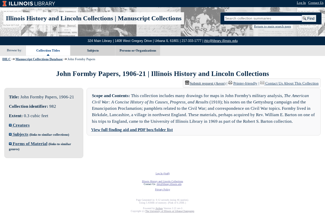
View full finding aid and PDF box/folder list (132, 129)
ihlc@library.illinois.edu (221, 41)
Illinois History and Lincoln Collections (59, 18)
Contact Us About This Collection (292, 83)
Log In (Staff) (163, 173)
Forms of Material (29, 143)
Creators (21, 125)
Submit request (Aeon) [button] (207, 83)
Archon (159, 208)
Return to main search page (272, 26)
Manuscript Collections (150, 18)
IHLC (6, 59)
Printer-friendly (245, 83)
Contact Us (315, 3)
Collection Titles (48, 50)
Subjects (93, 50)
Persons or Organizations (138, 50)
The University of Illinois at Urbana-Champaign (169, 211)
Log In (301, 3)
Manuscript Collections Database (39, 59)
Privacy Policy (162, 189)
